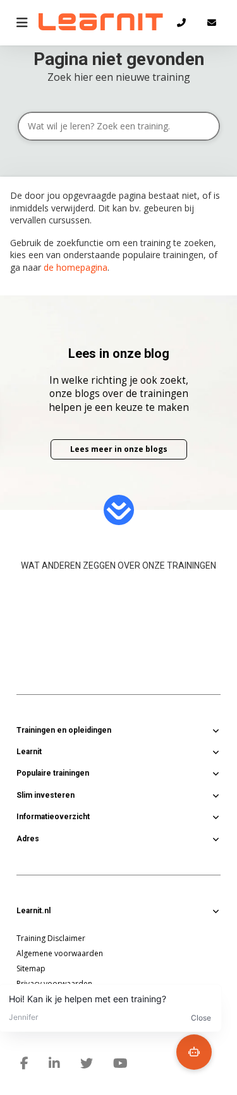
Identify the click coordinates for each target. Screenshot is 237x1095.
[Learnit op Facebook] (24, 1063)
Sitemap (31, 968)
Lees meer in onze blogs (118, 449)
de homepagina (75, 267)
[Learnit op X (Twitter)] (86, 1063)
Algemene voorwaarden (59, 953)
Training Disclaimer (50, 938)
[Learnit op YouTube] (120, 1063)
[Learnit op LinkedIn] (54, 1063)
